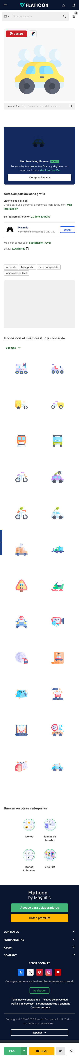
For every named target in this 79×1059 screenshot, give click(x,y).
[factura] (57, 657)
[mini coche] (57, 513)
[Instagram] (48, 972)
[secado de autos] (21, 730)
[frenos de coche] (21, 657)
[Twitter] (30, 972)
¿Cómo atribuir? (40, 216)
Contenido (11, 931)
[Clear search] (56, 16)
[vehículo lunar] (21, 368)
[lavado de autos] (57, 730)
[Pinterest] (39, 972)
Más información (50, 170)
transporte (27, 267)
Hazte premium (39, 918)
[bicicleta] (21, 513)
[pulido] (57, 694)
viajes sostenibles (16, 272)
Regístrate (39, 990)
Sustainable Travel (40, 242)
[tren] (21, 441)
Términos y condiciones (25, 999)
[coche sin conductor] (21, 621)
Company (10, 955)
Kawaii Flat (18, 248)
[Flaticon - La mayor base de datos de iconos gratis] (34, 5)
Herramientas (14, 939)
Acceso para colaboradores (39, 907)
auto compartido (48, 267)
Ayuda (8, 947)
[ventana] (21, 694)
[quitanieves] (57, 549)
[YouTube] (58, 972)
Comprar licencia (39, 177)
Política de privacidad (55, 999)
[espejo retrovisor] (57, 621)
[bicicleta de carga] (21, 404)
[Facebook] (21, 972)
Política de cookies (22, 1003)
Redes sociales (39, 963)
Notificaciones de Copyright (53, 1003)
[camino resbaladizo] (21, 585)
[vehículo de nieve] (57, 585)
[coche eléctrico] (57, 477)
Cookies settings (40, 1007)
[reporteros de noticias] (21, 549)
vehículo (11, 267)
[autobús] (57, 441)
